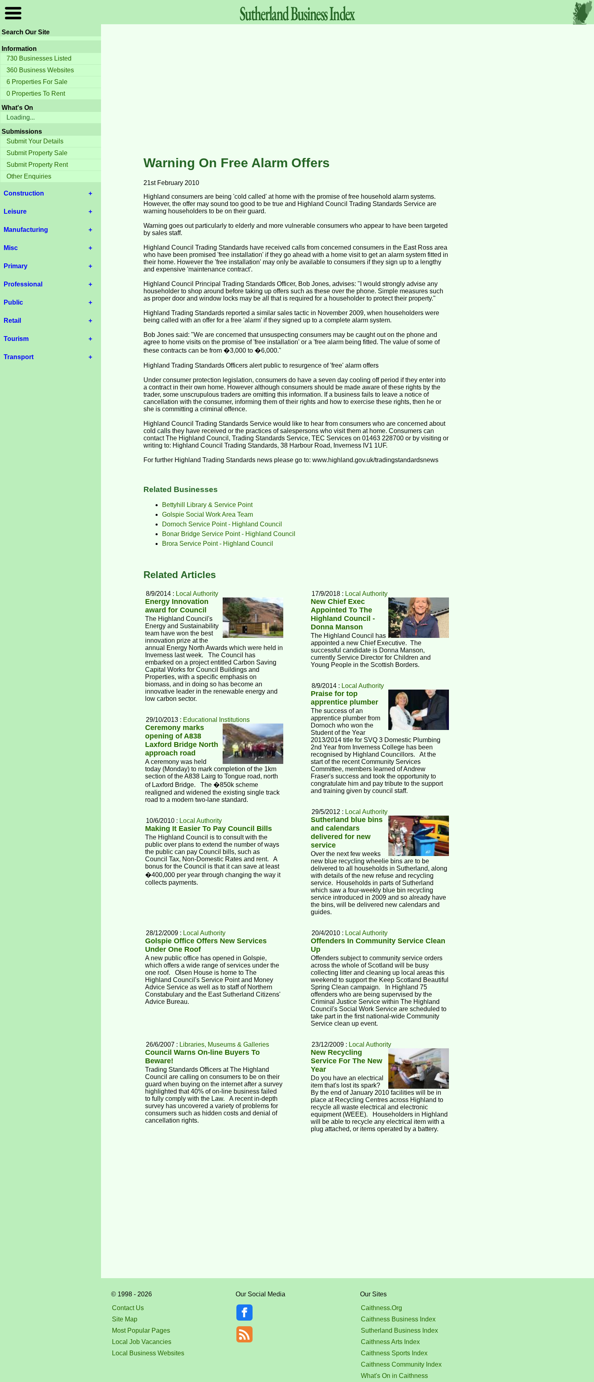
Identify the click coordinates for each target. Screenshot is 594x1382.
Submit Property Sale (36, 152)
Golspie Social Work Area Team (207, 514)
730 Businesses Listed (39, 58)
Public (13, 302)
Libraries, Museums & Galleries (224, 1044)
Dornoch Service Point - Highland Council (222, 524)
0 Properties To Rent (35, 93)
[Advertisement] (297, 90)
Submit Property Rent (37, 164)
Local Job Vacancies (141, 1341)
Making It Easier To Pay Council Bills (208, 829)
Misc (11, 247)
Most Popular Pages (141, 1330)
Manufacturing (26, 229)
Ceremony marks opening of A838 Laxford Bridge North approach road (181, 740)
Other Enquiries (28, 176)
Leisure (15, 211)
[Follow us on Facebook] (244, 1318)
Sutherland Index (297, 13)
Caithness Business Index (398, 1319)
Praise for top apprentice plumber (344, 698)
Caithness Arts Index (390, 1341)
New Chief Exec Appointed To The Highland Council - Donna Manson (343, 614)
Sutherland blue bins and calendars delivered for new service (347, 832)
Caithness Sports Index (394, 1353)
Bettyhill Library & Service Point (207, 504)
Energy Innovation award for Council (177, 605)
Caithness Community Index (401, 1364)
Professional (23, 284)
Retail (12, 320)
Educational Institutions (216, 719)
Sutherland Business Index (399, 1330)
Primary (15, 266)
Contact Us (128, 1307)
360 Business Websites (40, 70)
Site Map (124, 1319)
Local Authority (366, 593)
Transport (19, 356)
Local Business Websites (148, 1353)
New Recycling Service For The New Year (346, 1060)
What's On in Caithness (394, 1375)
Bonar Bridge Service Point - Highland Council (228, 533)
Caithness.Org (381, 1307)
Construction (24, 193)
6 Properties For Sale (36, 81)
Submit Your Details (34, 141)
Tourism (16, 338)
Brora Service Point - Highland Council (217, 543)
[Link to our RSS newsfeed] (244, 1333)
